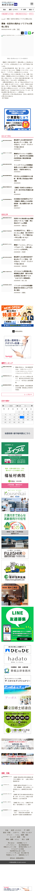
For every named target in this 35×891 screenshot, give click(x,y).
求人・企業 (25, 839)
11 (32, 414)
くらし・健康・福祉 (21, 835)
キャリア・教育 (15, 837)
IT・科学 (23, 9)
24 (27, 419)
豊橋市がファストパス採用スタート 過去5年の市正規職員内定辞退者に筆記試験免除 (23, 156)
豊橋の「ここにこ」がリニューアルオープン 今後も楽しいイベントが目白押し (23, 247)
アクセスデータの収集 (17, 849)
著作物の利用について (25, 847)
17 (27, 417)
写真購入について (11, 855)
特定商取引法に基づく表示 (17, 851)
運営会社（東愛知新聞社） (17, 858)
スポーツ (16, 832)
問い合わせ (11, 843)
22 (18, 419)
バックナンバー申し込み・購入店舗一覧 (17, 853)
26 (5, 422)
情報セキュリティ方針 (10, 847)
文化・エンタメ (27, 832)
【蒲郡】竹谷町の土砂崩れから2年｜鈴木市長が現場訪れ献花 (23, 190)
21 (14, 419)
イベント (9, 835)
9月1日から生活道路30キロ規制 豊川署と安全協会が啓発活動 (23, 179)
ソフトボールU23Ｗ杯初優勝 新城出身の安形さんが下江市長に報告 (24, 288)
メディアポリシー (11, 845)
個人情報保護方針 (24, 845)
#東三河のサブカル (21, 14)
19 (5, 419)
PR (24, 837)
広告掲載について (22, 843)
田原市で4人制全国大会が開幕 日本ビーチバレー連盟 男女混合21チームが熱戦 (24, 221)
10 (27, 414)
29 (18, 422)
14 (14, 417)
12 (5, 417)
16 (23, 417)
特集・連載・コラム (12, 839)
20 (9, 419)
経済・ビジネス (13, 9)
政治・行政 (6, 832)
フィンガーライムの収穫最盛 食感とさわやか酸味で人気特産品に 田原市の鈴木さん (24, 167)
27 (9, 422)
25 (32, 419)
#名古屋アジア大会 (7, 14)
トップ (3, 19)
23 (23, 419)
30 (23, 422)
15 (18, 417)
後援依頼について (24, 855)
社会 (4, 9)
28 (14, 422)
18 (32, 417)
